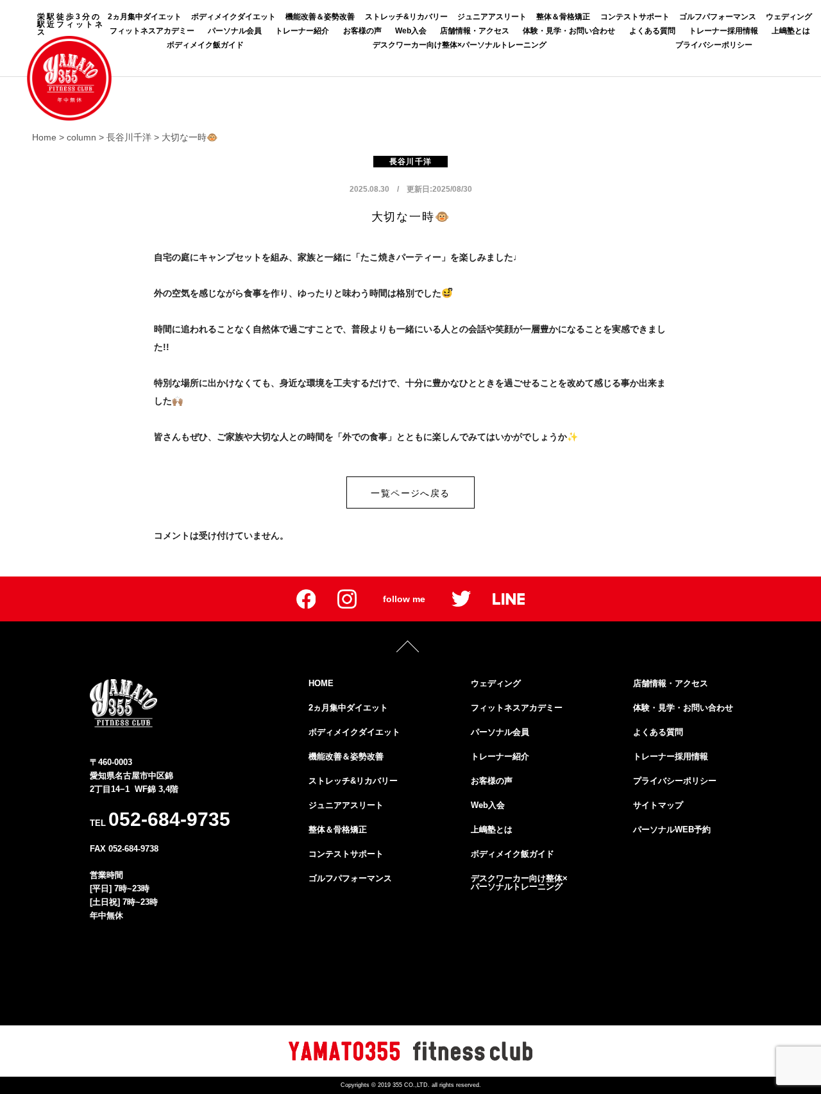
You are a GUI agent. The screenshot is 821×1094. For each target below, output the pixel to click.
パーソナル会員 (235, 30)
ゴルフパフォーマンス (717, 16)
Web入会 (411, 30)
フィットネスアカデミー (152, 30)
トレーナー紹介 (302, 30)
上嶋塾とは (791, 30)
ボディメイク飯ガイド (205, 44)
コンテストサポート (635, 16)
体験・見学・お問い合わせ (569, 30)
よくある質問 (652, 30)
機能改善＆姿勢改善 (320, 16)
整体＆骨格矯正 (563, 16)
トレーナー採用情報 (723, 30)
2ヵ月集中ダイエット (145, 16)
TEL (160, 819)
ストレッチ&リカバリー (406, 16)
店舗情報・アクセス (474, 30)
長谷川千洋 (410, 161)
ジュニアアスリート (492, 16)
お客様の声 (362, 30)
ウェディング (789, 16)
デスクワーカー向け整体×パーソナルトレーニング (459, 44)
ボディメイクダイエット (233, 16)
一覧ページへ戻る (410, 493)
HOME (321, 683)
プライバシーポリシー (713, 44)
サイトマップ (658, 805)
